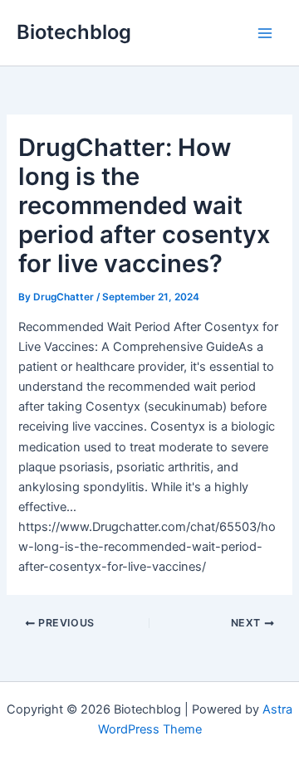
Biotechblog (74, 32)
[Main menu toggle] (265, 33)
